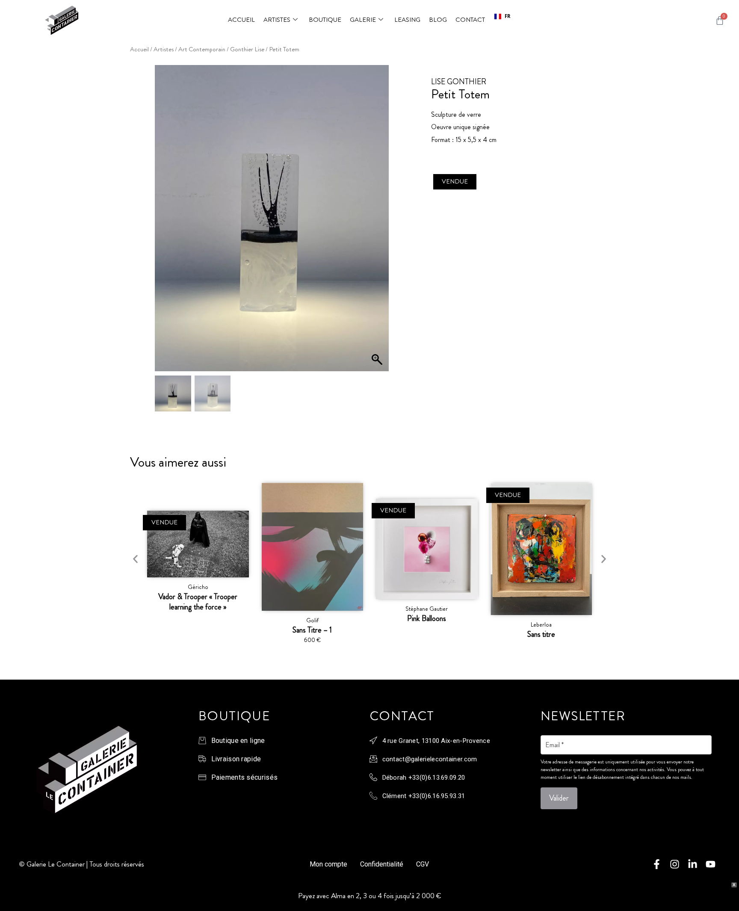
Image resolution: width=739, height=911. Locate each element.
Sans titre (541, 634)
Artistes (276, 19)
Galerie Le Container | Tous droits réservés (85, 864)
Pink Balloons (426, 618)
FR (507, 16)
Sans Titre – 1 (312, 630)
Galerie (363, 19)
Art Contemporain (201, 49)
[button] (502, 17)
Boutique (325, 19)
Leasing (407, 19)
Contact (470, 19)
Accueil (241, 19)
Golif (312, 620)
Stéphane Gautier (426, 608)
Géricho (198, 587)
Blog (438, 19)
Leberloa (541, 624)
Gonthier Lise (247, 49)
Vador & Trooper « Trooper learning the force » (197, 601)
